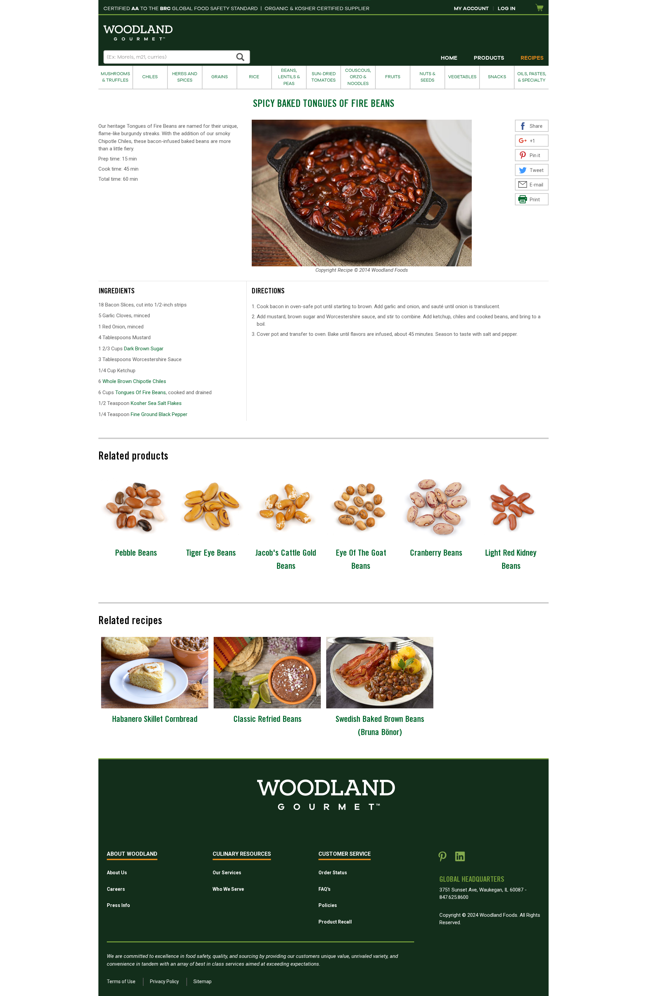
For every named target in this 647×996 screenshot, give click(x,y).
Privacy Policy (164, 981)
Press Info (118, 905)
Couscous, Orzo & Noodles (358, 77)
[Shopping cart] (539, 8)
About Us (117, 872)
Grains (219, 77)
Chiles (150, 77)
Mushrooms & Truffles (115, 77)
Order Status (332, 872)
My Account (471, 8)
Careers (116, 889)
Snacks (497, 77)
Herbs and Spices (184, 77)
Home (449, 58)
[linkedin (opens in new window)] (460, 859)
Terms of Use (121, 981)
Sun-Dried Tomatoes (323, 77)
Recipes (532, 58)
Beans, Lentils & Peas (289, 77)
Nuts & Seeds (427, 77)
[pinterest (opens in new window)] (442, 859)
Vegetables (462, 77)
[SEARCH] (240, 57)
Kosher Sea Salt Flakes (156, 403)
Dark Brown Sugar (143, 349)
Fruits (392, 77)
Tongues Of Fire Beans (140, 392)
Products (489, 58)
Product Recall (335, 922)
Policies (327, 905)
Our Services (227, 872)
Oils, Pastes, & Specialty (531, 77)
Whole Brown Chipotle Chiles (134, 381)
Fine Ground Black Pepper (159, 414)
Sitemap (202, 981)
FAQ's (324, 889)
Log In (506, 8)
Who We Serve (228, 889)
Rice (254, 77)
